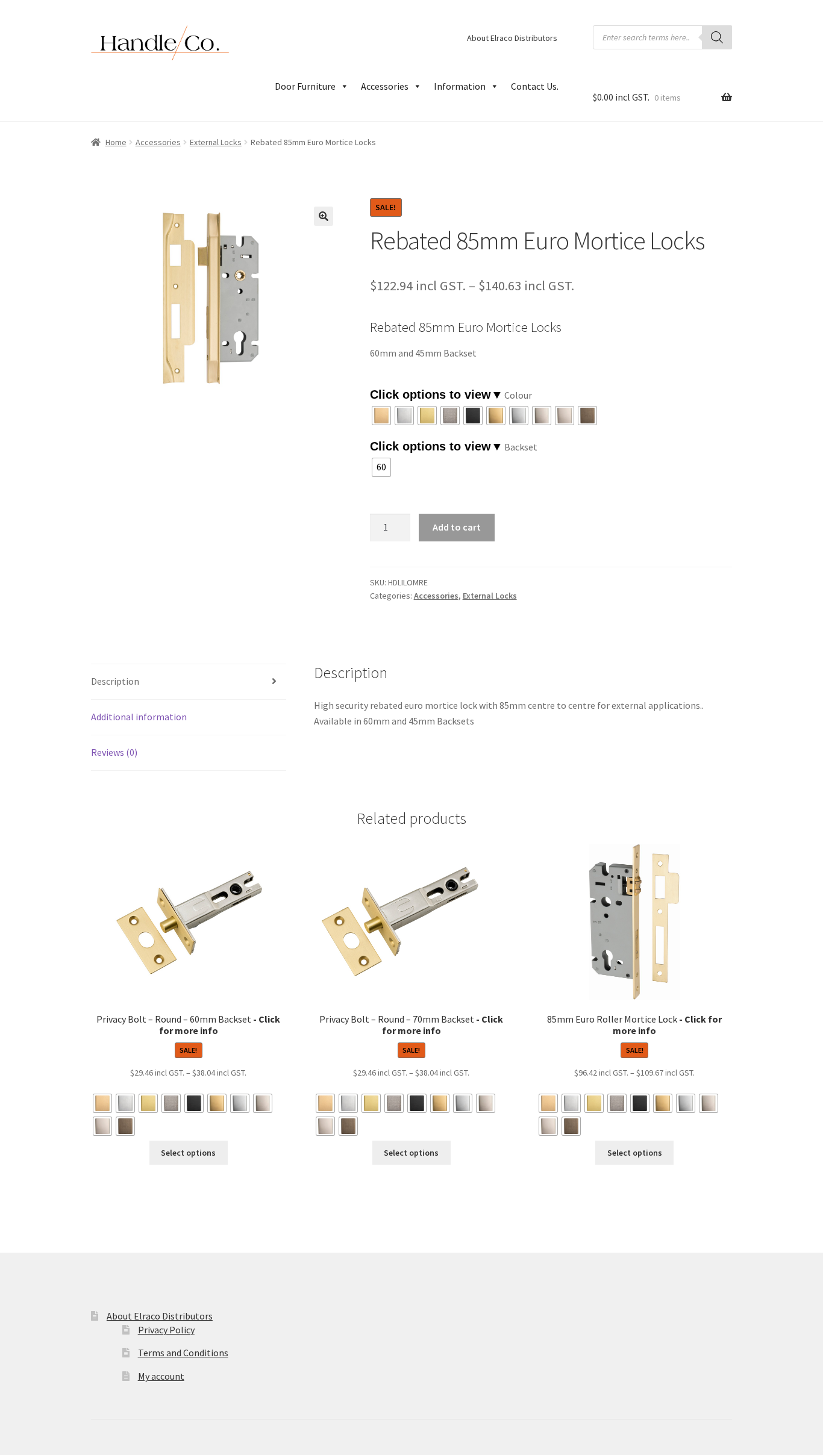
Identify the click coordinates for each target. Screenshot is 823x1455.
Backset (520, 447)
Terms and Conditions (183, 1353)
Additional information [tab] (139, 717)
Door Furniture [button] (305, 86)
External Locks (216, 142)
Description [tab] (115, 681)
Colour (518, 395)
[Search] (717, 37)
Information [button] (460, 86)
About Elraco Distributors (512, 38)
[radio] (381, 416)
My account (161, 1376)
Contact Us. (535, 86)
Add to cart (457, 527)
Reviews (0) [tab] (114, 752)
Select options (188, 1152)
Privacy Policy (166, 1330)
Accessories (384, 86)
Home (116, 142)
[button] (323, 216)
